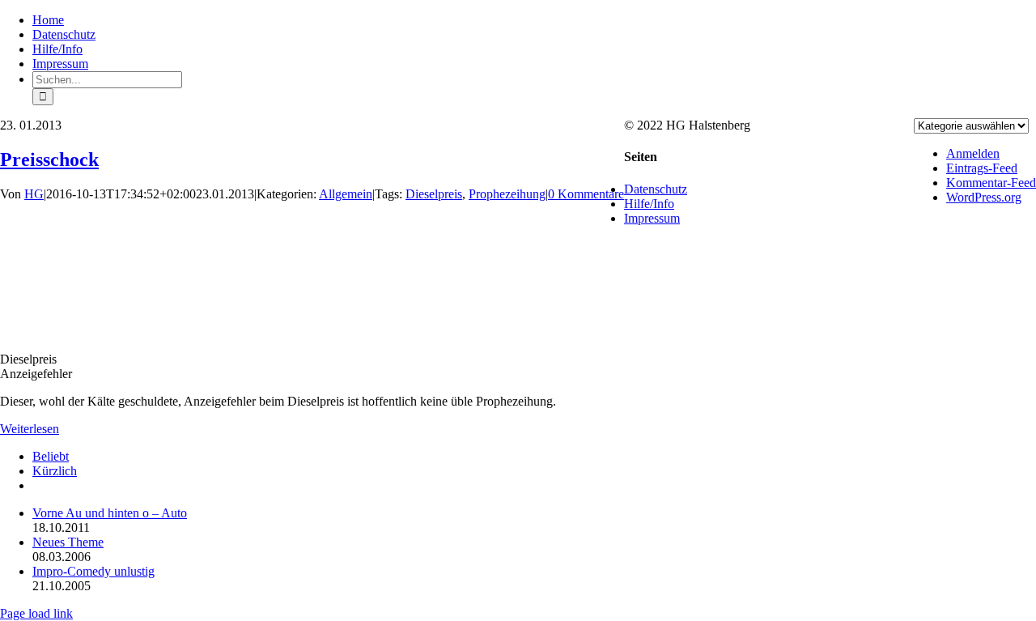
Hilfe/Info (649, 204)
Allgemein (345, 194)
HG (34, 194)
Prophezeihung (507, 194)
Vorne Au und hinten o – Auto (109, 513)
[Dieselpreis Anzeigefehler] (60, 331)
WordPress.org (983, 197)
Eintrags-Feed (981, 168)
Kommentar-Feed (991, 182)
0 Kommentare (586, 194)
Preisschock (49, 159)
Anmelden (973, 153)
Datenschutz (655, 189)
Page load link (36, 613)
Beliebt (50, 456)
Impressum (652, 218)
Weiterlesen (29, 429)
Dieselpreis (433, 194)
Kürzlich (54, 471)
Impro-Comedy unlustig (93, 571)
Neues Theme (68, 542)
